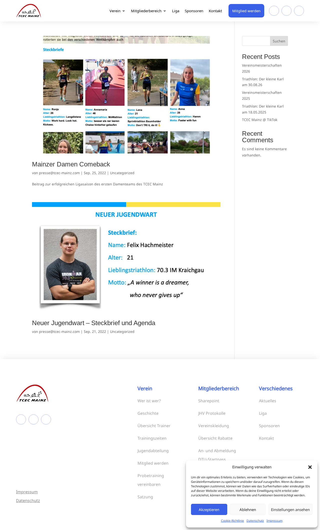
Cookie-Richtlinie (232, 521)
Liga (175, 10)
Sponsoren (194, 10)
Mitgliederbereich (146, 10)
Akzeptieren (209, 509)
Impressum (274, 521)
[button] (310, 467)
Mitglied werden (246, 10)
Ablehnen (248, 509)
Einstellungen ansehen (290, 509)
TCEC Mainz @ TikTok (259, 119)
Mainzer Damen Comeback (71, 164)
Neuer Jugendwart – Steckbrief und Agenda (93, 323)
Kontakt (215, 10)
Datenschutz (255, 521)
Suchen (279, 41)
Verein (115, 10)
